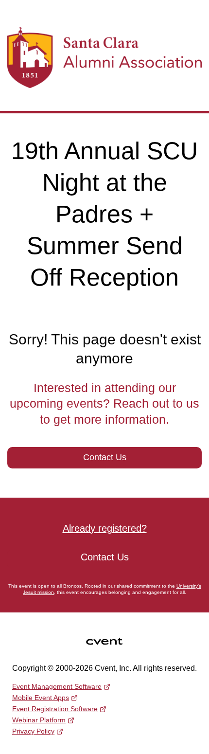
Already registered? (105, 528)
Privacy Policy (33, 731)
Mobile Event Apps (40, 697)
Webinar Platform (39, 720)
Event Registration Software (55, 709)
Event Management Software (57, 686)
